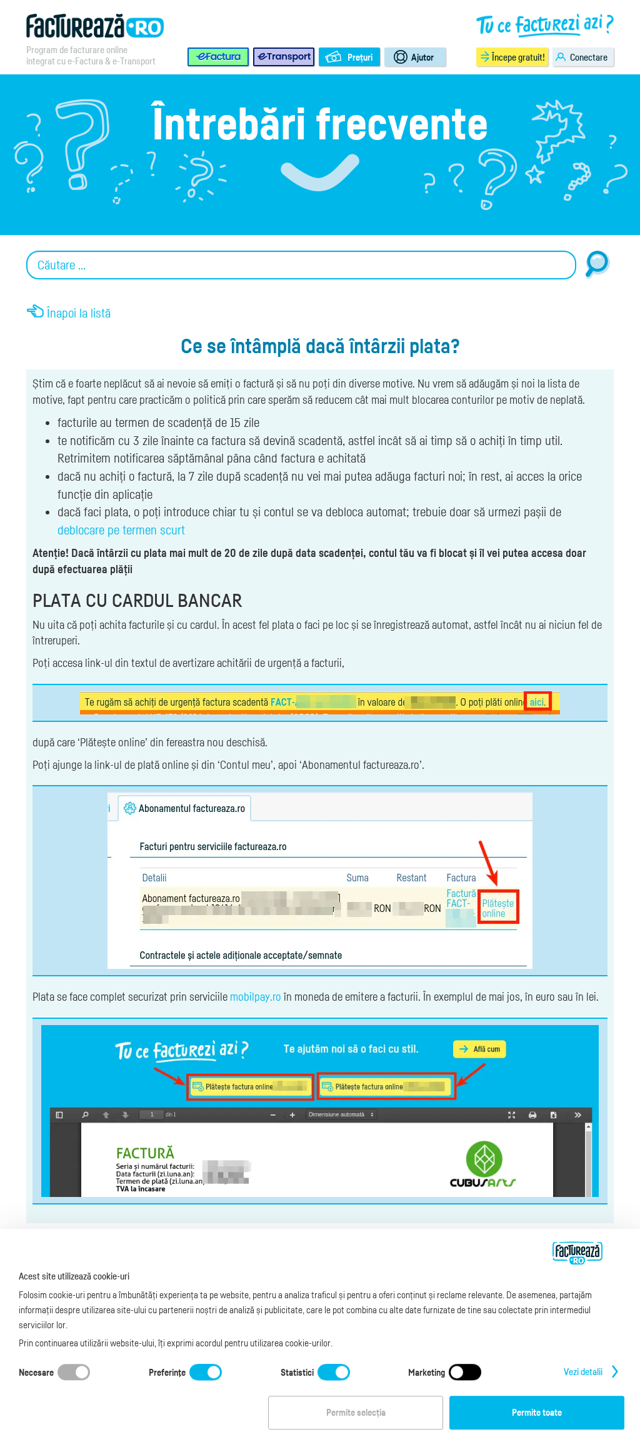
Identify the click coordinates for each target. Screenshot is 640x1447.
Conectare (589, 57)
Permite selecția (356, 1412)
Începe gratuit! (518, 57)
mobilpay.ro (255, 996)
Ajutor (422, 57)
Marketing (426, 1372)
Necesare (36, 1372)
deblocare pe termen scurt (121, 530)
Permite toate (537, 1412)
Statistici (297, 1372)
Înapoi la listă (79, 313)
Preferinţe (167, 1372)
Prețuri (360, 57)
